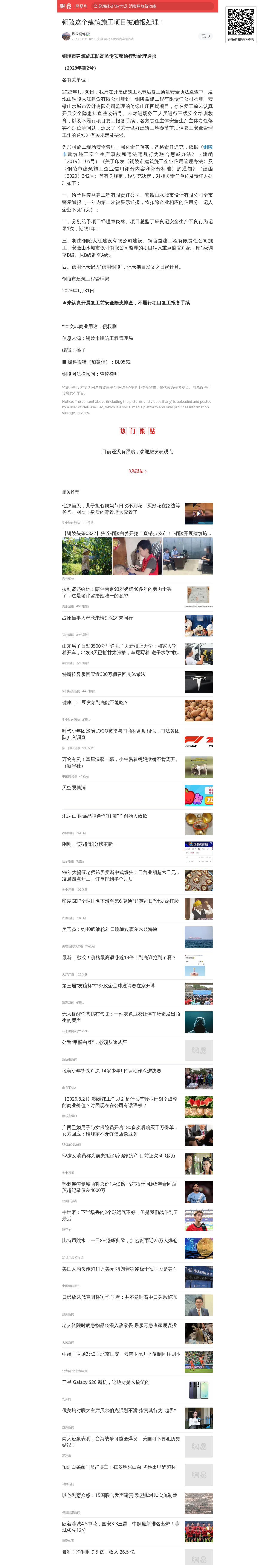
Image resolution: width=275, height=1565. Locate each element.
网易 (65, 6)
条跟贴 (136, 471)
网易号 (81, 6)
